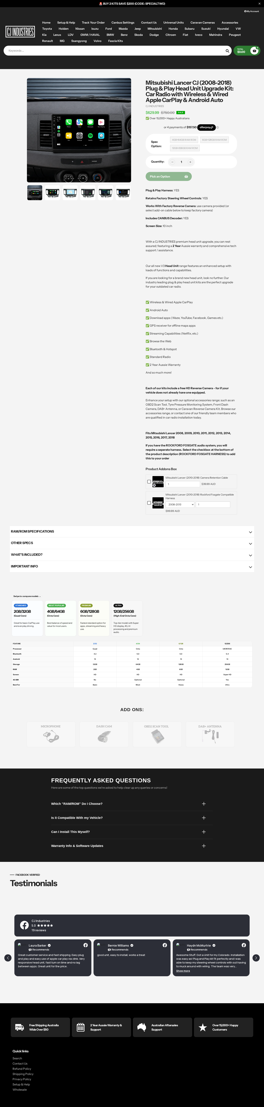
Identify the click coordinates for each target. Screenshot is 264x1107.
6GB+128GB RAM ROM (214, 139)
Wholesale (20, 1089)
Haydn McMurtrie (199, 945)
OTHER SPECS (22, 543)
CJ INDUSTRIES (155, 106)
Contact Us (20, 1063)
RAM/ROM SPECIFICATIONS (32, 531)
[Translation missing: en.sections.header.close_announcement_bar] (259, 3)
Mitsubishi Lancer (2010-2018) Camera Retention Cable (197, 477)
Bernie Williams (118, 945)
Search (17, 1058)
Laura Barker (37, 945)
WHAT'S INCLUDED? (27, 555)
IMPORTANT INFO (24, 566)
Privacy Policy (22, 1079)
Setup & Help (21, 1084)
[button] (183, 971)
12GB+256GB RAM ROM (185, 148)
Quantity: (157, 161)
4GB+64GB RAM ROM (184, 139)
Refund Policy (22, 1068)
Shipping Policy (23, 1074)
